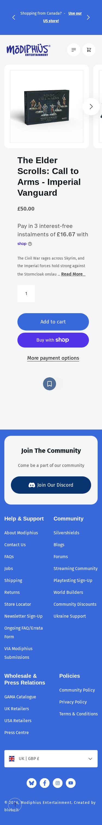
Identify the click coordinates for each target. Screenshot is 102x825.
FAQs (9, 556)
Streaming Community (76, 568)
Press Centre (16, 732)
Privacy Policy (73, 702)
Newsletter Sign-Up (23, 616)
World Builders (68, 592)
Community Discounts (75, 604)
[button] (14, 17)
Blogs (59, 544)
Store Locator (17, 604)
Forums (61, 556)
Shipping (13, 580)
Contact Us (15, 544)
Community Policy (77, 690)
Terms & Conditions (78, 713)
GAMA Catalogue (20, 696)
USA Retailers (17, 720)
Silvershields (66, 532)
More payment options (53, 358)
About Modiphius (21, 532)
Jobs (8, 568)
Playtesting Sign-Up (73, 580)
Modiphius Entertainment (46, 802)
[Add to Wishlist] (53, 383)
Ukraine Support (70, 616)
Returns (12, 592)
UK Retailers (16, 708)
